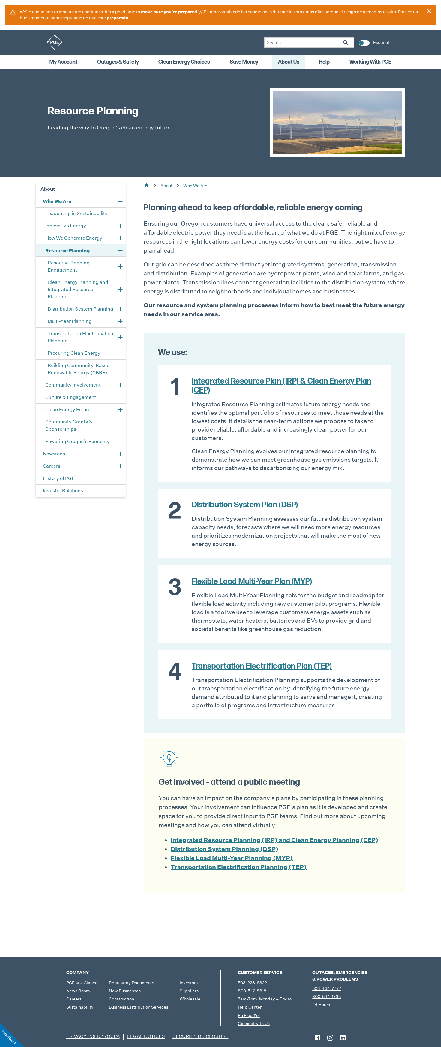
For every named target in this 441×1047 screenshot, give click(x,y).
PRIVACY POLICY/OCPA (93, 1036)
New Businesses (125, 991)
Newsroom (55, 454)
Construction (121, 999)
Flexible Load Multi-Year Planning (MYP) (232, 858)
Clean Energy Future (68, 409)
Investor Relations (63, 490)
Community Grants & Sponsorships (69, 425)
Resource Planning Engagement (69, 266)
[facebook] (317, 1037)
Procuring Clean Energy (74, 353)
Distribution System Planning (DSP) (224, 849)
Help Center (250, 1007)
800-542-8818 (252, 991)
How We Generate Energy (73, 238)
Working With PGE (371, 62)
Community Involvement (73, 385)
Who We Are (57, 201)
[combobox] (309, 42)
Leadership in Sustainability (76, 213)
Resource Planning (67, 250)
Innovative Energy (65, 226)
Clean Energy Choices (184, 62)
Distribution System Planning (81, 309)
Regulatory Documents (131, 982)
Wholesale (190, 999)
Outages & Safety (118, 62)
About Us (288, 62)
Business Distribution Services (138, 1007)
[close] (429, 11)
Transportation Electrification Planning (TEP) (239, 867)
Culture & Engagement (70, 397)
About (47, 189)
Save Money (244, 62)
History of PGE (59, 478)
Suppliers (189, 991)
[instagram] (330, 1037)
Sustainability (80, 1007)
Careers (51, 466)
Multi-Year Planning (70, 321)
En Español (249, 1015)
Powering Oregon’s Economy (77, 441)
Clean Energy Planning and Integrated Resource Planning (78, 289)
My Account (63, 62)
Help (324, 62)
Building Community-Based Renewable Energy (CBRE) (79, 369)
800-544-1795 (326, 996)
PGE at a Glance (82, 982)
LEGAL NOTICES (146, 1036)
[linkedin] (342, 1037)
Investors (189, 982)
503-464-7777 (326, 988)
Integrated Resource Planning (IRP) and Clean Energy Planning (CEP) (274, 840)
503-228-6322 (252, 982)
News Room (78, 991)
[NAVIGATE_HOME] (55, 42)
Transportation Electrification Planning (81, 337)
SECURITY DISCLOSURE (200, 1036)
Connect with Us (254, 1023)
